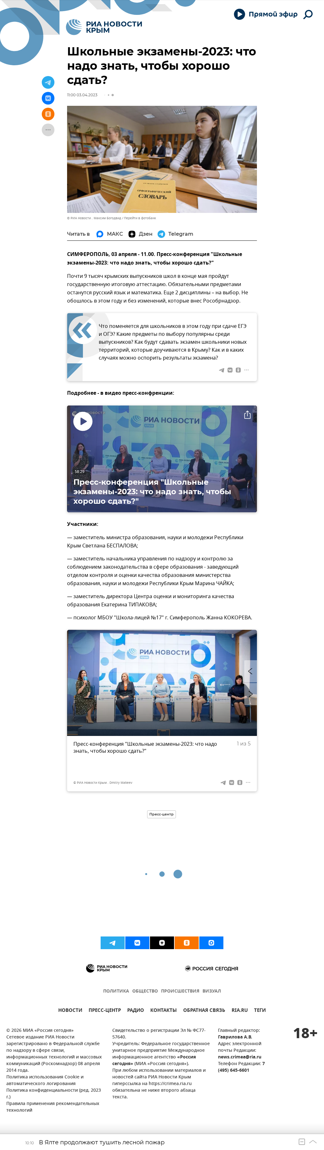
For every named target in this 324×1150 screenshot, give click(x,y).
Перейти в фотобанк (140, 218)
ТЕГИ (260, 1011)
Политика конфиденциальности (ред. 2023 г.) (53, 1094)
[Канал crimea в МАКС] (211, 942)
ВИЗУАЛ (211, 991)
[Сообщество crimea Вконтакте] (137, 942)
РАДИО (135, 1011)
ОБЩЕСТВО (145, 991)
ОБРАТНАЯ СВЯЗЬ (204, 1011)
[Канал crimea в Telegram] (113, 942)
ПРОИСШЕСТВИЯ (180, 991)
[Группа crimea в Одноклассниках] (187, 942)
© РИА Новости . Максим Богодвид (94, 218)
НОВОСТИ (70, 1011)
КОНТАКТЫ (163, 1011)
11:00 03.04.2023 (82, 95)
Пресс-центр (161, 814)
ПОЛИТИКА (116, 991)
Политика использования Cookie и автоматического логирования (45, 1081)
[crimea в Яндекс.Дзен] (162, 942)
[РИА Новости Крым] (104, 27)
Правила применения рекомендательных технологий (52, 1107)
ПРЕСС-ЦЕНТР (105, 1011)
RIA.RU (240, 1011)
